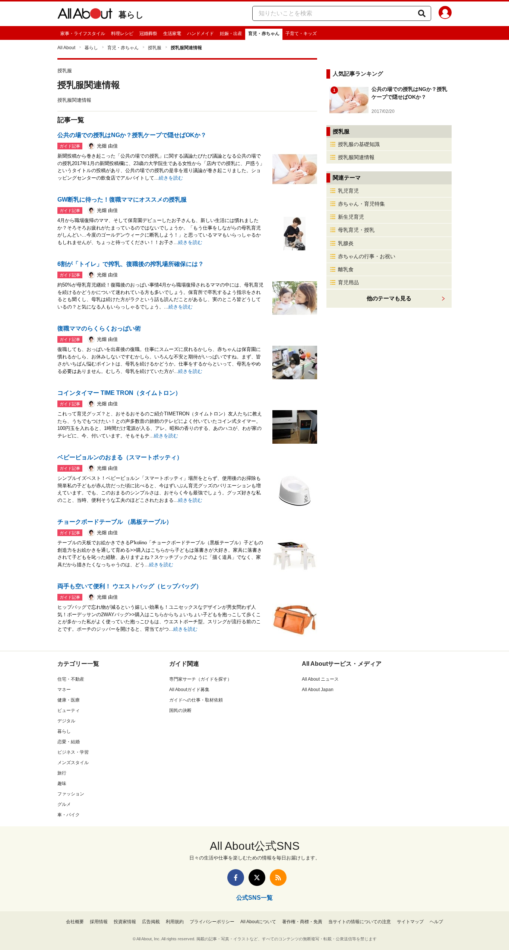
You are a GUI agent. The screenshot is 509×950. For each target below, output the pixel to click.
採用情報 (99, 921)
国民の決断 (180, 710)
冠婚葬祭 (148, 33)
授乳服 (154, 47)
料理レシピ (122, 33)
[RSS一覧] (278, 877)
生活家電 (172, 33)
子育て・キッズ (301, 33)
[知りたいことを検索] (422, 13)
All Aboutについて (258, 921)
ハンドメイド (200, 33)
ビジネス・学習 (73, 752)
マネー (64, 689)
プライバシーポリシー (212, 921)
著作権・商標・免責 (302, 921)
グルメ (64, 804)
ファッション (70, 794)
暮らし (131, 14)
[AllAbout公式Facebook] (235, 877)
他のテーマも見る (389, 298)
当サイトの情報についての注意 (359, 921)
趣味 (61, 783)
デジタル (66, 720)
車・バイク (68, 814)
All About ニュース (320, 679)
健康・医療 (68, 700)
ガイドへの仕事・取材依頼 (196, 700)
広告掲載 (151, 921)
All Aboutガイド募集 (189, 689)
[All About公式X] (257, 877)
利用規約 (175, 921)
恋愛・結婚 (68, 741)
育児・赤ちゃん (263, 33)
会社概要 (75, 921)
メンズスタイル (73, 762)
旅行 (61, 773)
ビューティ (68, 710)
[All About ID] (445, 14)
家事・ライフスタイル (82, 33)
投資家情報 (125, 921)
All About (66, 47)
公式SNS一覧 (254, 897)
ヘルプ (436, 921)
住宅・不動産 (70, 679)
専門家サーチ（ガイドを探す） (200, 679)
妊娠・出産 (231, 33)
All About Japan (317, 689)
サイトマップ (410, 921)
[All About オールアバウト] (85, 15)
